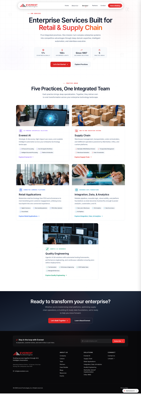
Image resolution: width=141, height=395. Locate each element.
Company (63, 356)
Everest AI (87, 356)
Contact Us (111, 356)
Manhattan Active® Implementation (90, 371)
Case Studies (64, 367)
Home (67, 5)
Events (62, 376)
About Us (75, 5)
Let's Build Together (58, 321)
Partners (95, 5)
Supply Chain (88, 358)
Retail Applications (89, 361)
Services (85, 5)
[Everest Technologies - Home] (29, 5)
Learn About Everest (82, 321)
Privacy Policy (124, 388)
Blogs (61, 370)
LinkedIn (110, 358)
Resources (63, 373)
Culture (62, 358)
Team (61, 361)
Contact (103, 5)
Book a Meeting (115, 5)
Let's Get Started (59, 64)
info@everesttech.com (21, 371)
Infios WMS (87, 374)
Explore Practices (81, 64)
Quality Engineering (90, 367)
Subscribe (117, 341)
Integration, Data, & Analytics (93, 364)
